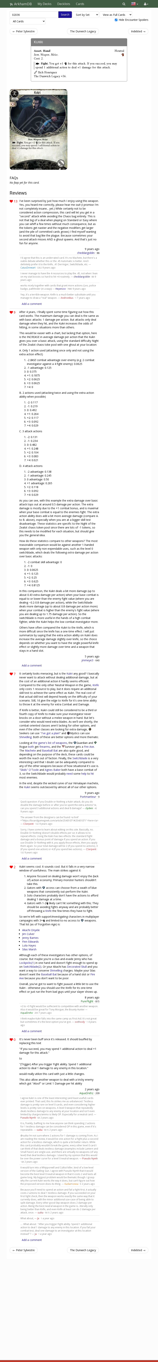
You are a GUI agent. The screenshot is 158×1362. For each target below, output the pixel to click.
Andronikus (67, 297)
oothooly (80, 1021)
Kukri (38, 42)
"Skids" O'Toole (29, 770)
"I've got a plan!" (50, 733)
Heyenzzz (60, 288)
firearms (45, 746)
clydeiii (89, 808)
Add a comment (32, 304)
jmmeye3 (87, 660)
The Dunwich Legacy (83, 31)
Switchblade (79, 758)
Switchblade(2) (32, 966)
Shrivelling (25, 737)
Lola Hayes (29, 945)
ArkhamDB (22, 4)
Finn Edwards (30, 941)
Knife (95, 685)
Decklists (63, 4)
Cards (80, 4)
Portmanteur (88, 796)
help (84, 773)
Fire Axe (89, 746)
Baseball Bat (50, 750)
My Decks (44, 4)
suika (39, 1129)
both (31, 746)
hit (92, 773)
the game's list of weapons (50, 743)
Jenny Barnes (30, 938)
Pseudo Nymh (28, 1117)
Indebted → (138, 31)
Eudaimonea (71, 1183)
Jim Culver (28, 934)
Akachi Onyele (31, 930)
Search (65, 14)
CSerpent (28, 823)
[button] (124, 4)
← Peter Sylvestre (24, 31)
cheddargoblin (86, 253)
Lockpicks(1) (27, 963)
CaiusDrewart (27, 267)
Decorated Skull (77, 966)
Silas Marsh (29, 949)
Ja (38, 1218)
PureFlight (87, 1001)
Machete (30, 750)
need (69, 773)
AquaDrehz (26, 1012)
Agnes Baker (53, 770)
